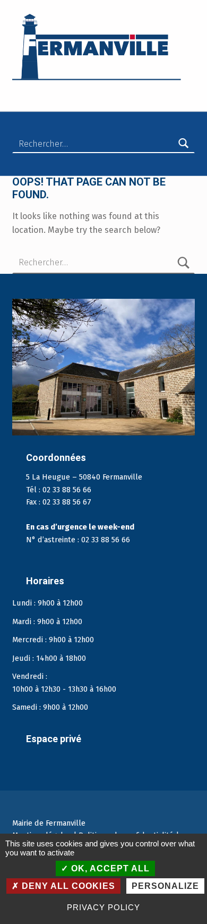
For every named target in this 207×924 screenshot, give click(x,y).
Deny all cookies (67, 886)
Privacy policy (103, 907)
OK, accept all (109, 868)
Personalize (165, 886)
